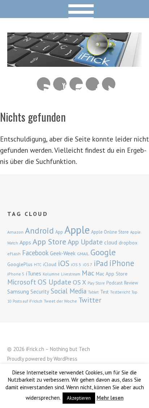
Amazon (15, 232)
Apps (25, 242)
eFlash (14, 253)
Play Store (96, 283)
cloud (110, 242)
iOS (63, 263)
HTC (38, 264)
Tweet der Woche (60, 301)
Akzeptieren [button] (79, 398)
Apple (77, 229)
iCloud (49, 264)
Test (104, 292)
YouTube (60, 84)
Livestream (70, 274)
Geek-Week (63, 253)
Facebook (92, 84)
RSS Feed (43, 84)
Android (39, 230)
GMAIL (83, 253)
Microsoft (21, 282)
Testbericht (120, 292)
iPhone (121, 263)
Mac (88, 272)
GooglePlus (20, 264)
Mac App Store (112, 273)
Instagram (76, 84)
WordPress (65, 358)
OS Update (54, 282)
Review (131, 283)
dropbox (128, 242)
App (59, 232)
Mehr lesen (110, 397)
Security (39, 291)
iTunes (33, 273)
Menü (74, 9)
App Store (49, 241)
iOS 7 (87, 264)
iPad (101, 263)
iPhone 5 (16, 274)
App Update (85, 241)
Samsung (18, 291)
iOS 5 (76, 264)
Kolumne (51, 274)
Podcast (114, 282)
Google (103, 252)
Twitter (108, 84)
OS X (79, 282)
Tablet (93, 292)
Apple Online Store (110, 232)
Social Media (68, 291)
